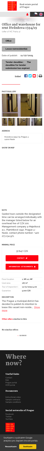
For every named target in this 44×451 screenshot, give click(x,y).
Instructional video (13, 397)
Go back (22, 335)
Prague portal (11, 383)
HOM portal (10, 385)
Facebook (10, 414)
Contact (20, 258)
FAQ (7, 380)
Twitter (9, 417)
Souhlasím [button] (27, 446)
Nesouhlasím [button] (11, 446)
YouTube (9, 419)
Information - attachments (21, 267)
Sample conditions (13, 402)
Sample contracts (13, 400)
